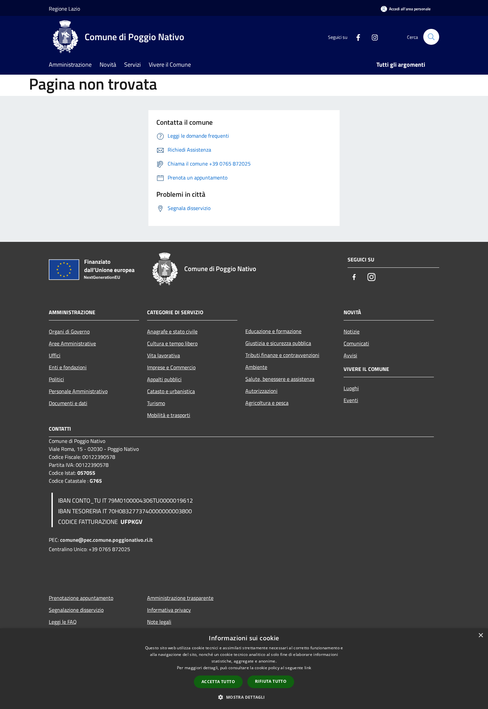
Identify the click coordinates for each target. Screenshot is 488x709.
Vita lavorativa (163, 355)
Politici (56, 379)
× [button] (480, 635)
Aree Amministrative (72, 343)
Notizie (352, 331)
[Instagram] (372, 36)
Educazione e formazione (273, 331)
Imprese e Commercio (171, 367)
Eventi (351, 400)
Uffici (54, 355)
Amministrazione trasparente (180, 598)
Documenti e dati (68, 403)
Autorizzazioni (261, 391)
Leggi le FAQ (63, 622)
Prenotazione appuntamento (81, 598)
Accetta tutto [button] (218, 681)
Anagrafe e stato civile (172, 331)
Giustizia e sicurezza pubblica (278, 343)
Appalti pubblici (164, 379)
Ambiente (256, 367)
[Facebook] (355, 36)
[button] (244, 697)
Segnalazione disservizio (76, 610)
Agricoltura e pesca (266, 403)
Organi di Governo (69, 331)
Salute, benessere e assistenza (279, 379)
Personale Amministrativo (78, 391)
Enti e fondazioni (68, 367)
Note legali (159, 622)
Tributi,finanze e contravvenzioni (282, 355)
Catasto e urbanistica (171, 391)
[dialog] (244, 668)
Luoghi (351, 388)
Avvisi (350, 355)
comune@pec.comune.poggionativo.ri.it (106, 540)
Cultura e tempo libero (172, 343)
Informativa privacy (169, 610)
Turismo (156, 403)
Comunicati (356, 343)
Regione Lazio (64, 9)
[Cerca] (431, 37)
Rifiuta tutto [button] (270, 681)
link (307, 668)
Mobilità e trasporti (168, 415)
